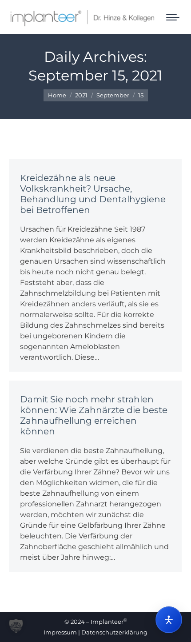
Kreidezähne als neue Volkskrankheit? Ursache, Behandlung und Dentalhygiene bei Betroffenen (93, 194)
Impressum (60, 632)
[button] (16, 626)
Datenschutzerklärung (114, 632)
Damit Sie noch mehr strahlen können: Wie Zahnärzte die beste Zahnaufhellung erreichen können (93, 415)
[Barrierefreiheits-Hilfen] (168, 619)
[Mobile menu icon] (172, 17)
